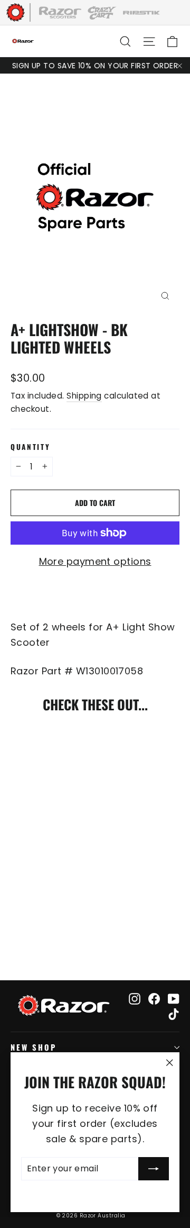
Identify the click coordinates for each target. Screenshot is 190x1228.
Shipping (84, 395)
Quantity (31, 447)
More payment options (95, 561)
